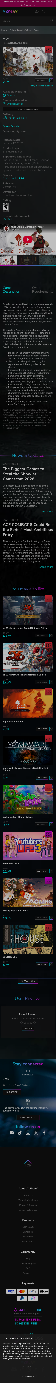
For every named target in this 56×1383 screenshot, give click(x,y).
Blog (28, 1258)
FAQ (28, 1268)
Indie (14, 178)
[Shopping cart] (43, 11)
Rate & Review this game (16, 42)
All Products (28, 1227)
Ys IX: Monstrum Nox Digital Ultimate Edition (25, 628)
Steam (11, 95)
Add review (28, 1029)
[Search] (51, 20)
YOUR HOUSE (10, 956)
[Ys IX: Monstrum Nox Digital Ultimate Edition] (28, 610)
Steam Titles (28, 1241)
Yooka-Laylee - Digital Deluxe (18, 817)
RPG (21, 178)
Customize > (28, 1376)
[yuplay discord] (12, 1133)
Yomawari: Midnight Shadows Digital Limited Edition (25, 769)
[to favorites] (51, 80)
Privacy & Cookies (28, 1205)
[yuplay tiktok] (20, 1133)
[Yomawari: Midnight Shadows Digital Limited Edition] (28, 750)
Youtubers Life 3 (11, 863)
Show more (28, 981)
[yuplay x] (36, 1133)
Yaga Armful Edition (13, 721)
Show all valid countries (28, 109)
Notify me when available (41, 85)
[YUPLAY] (10, 11)
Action (27, 30)
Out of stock (42, 80)
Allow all (28, 1366)
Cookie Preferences (28, 1210)
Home (4, 30)
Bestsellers (28, 1232)
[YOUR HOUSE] (28, 939)
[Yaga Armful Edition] (28, 703)
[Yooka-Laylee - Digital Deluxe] (28, 799)
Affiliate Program (28, 1263)
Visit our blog (28, 1117)
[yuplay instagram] (28, 1133)
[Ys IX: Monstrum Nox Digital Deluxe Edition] (28, 657)
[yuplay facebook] (44, 1133)
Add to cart (42, 729)
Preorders (28, 1236)
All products (16, 30)
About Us (28, 1195)
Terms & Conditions (22, 1085)
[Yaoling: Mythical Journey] (28, 892)
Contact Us (28, 1273)
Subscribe (12, 1092)
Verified (7, 219)
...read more (46, 511)
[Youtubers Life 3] (28, 846)
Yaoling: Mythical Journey (15, 910)
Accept (19, 1085)
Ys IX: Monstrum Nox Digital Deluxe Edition (24, 674)
